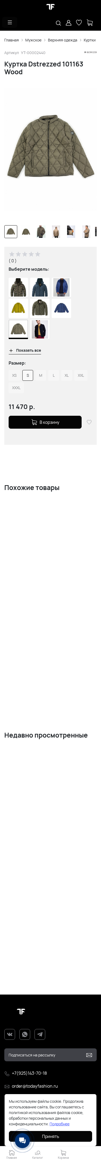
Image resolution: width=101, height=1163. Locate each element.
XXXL (16, 387)
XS (14, 375)
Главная (11, 40)
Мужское (33, 40)
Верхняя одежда (62, 40)
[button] (9, 22)
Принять (50, 1136)
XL (67, 375)
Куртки (90, 40)
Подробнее (59, 1123)
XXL (81, 375)
